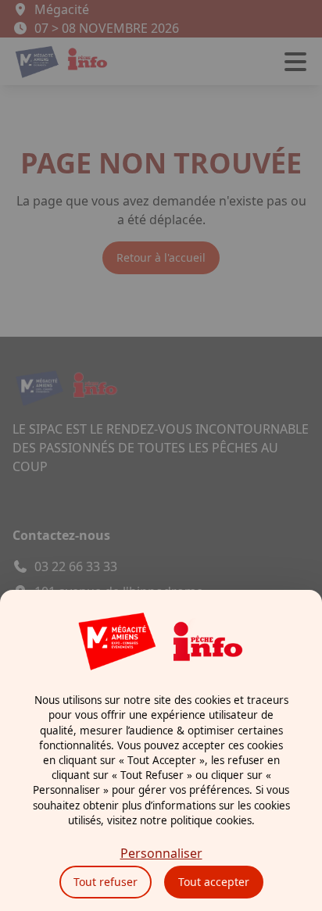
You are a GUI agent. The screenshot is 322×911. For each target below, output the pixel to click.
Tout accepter (213, 881)
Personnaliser (161, 853)
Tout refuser (105, 881)
